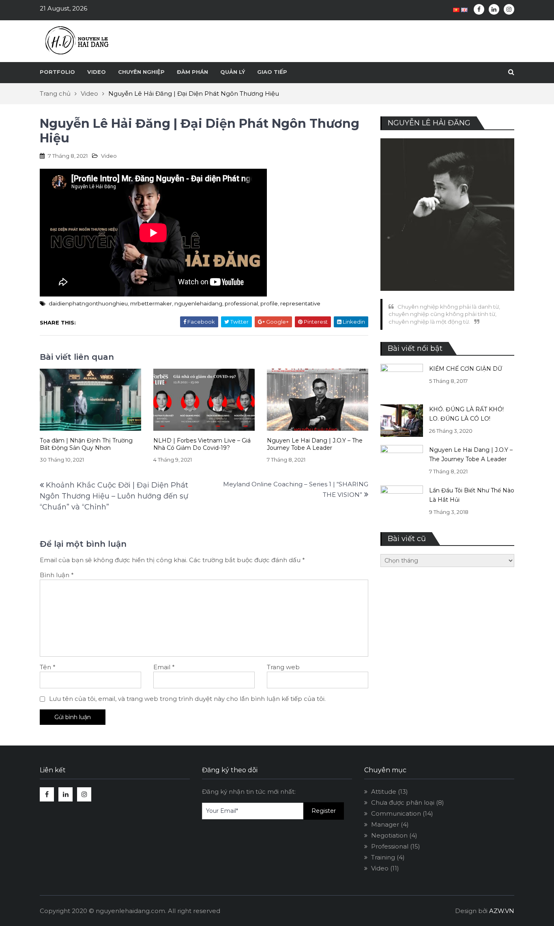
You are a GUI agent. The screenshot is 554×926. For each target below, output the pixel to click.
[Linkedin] (494, 9)
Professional (389, 846)
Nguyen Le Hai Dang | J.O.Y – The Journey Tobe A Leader (315, 444)
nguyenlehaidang (198, 303)
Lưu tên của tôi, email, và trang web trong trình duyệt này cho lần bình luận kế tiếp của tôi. (187, 699)
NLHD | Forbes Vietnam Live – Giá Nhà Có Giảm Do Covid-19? (202, 444)
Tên (48, 667)
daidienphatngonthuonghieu (88, 303)
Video (96, 72)
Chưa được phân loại (402, 802)
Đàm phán (192, 72)
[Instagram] (509, 9)
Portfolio (57, 72)
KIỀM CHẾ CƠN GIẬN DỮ (465, 368)
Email (164, 667)
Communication (396, 813)
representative (300, 303)
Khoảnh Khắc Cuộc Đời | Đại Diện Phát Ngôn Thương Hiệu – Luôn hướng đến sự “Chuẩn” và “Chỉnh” (114, 496)
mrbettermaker (151, 303)
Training (383, 857)
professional (241, 303)
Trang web (283, 667)
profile (269, 303)
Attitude (383, 791)
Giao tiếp (272, 72)
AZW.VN (501, 911)
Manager (385, 824)
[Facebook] (479, 9)
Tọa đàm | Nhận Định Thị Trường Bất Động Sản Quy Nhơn (86, 444)
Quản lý (232, 72)
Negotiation (389, 835)
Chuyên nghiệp (141, 72)
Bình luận (57, 575)
